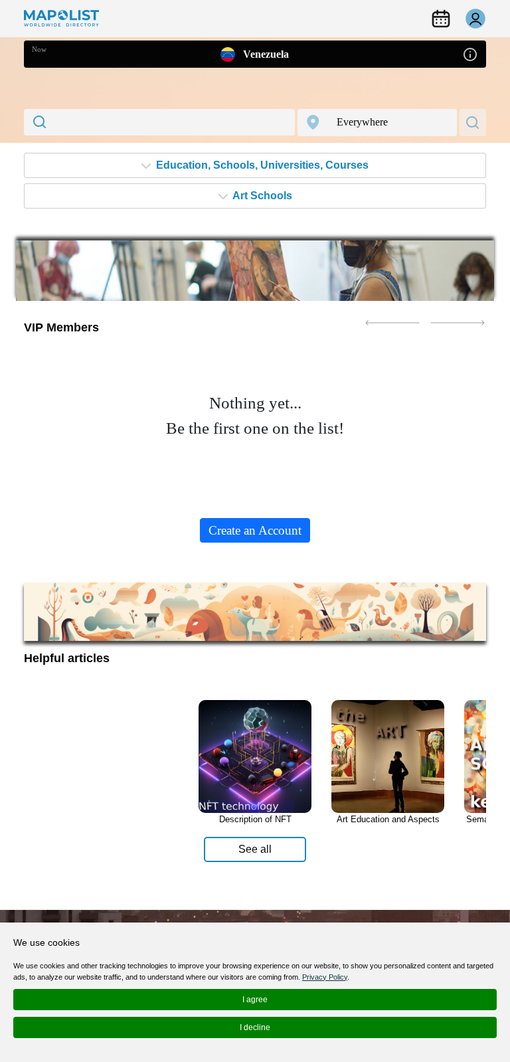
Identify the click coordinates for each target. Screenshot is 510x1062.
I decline (255, 1027)
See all (255, 849)
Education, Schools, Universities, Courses (261, 165)
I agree (255, 999)
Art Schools (261, 195)
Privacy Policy (324, 977)
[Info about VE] (470, 53)
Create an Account (255, 530)
